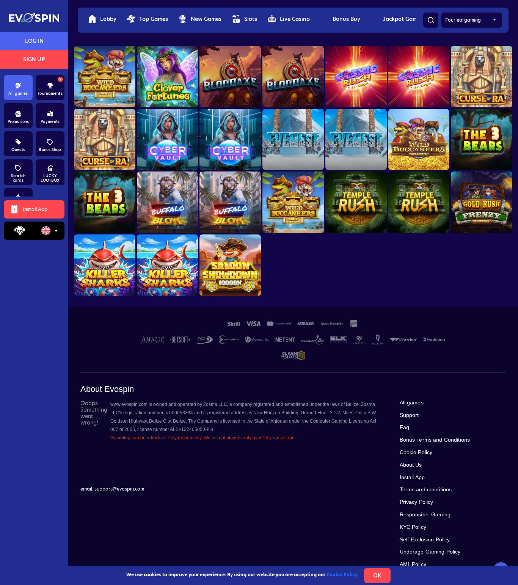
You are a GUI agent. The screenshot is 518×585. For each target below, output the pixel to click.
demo (104, 79)
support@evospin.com (119, 489)
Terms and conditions (426, 489)
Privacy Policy (416, 502)
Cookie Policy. (342, 574)
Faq (404, 427)
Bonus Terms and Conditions (435, 440)
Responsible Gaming (425, 514)
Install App (412, 477)
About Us (411, 465)
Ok (377, 575)
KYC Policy (413, 527)
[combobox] (49, 231)
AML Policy (413, 564)
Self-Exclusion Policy (425, 539)
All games (412, 402)
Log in (34, 41)
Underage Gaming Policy (430, 552)
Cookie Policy (416, 452)
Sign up (34, 59)
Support (409, 415)
